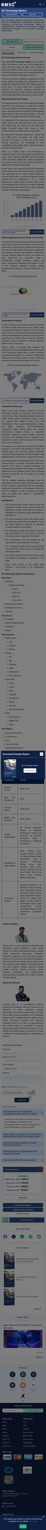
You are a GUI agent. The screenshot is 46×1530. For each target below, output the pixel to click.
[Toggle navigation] (43, 4)
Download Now (30, 770)
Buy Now (32, 14)
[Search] (39, 4)
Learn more (33, 1521)
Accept (23, 1526)
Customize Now (11, 14)
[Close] (41, 754)
